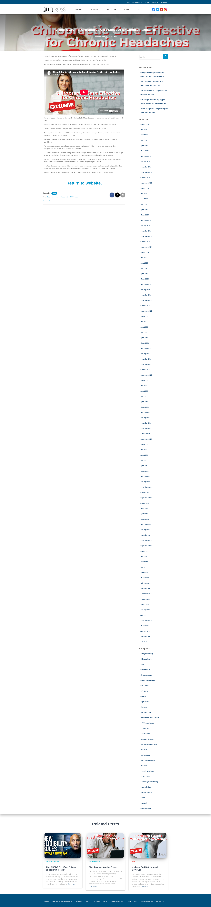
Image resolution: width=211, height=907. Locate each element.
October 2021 (145, 434)
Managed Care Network (148, 744)
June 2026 (144, 135)
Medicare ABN (145, 755)
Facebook (154, 9)
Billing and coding (53, 197)
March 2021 (144, 471)
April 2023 (144, 338)
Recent (142, 798)
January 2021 (145, 482)
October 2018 (145, 599)
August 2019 (144, 551)
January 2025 (145, 225)
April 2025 (144, 210)
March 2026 (144, 151)
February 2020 (145, 524)
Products (111, 9)
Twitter (158, 9)
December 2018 (145, 588)
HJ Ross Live (144, 728)
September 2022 (146, 375)
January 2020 (145, 530)
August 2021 (144, 444)
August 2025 (144, 188)
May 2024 (143, 268)
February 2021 (145, 476)
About (128, 2)
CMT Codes (144, 686)
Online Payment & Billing (149, 782)
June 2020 (144, 508)
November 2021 (146, 428)
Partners (147, 2)
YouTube (162, 9)
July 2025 (143, 193)
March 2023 (144, 343)
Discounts (143, 707)
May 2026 (143, 140)
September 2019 (146, 546)
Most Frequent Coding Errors (102, 867)
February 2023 (145, 348)
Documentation (145, 712)
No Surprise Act (145, 776)
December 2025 (145, 167)
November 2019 (146, 540)
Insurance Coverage (147, 739)
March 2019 (144, 578)
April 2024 (144, 274)
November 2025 (146, 172)
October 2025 (145, 177)
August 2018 (144, 604)
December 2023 (145, 295)
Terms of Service (147, 901)
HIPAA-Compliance (147, 723)
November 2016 (146, 620)
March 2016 (144, 626)
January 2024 (145, 290)
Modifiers (143, 766)
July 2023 (143, 322)
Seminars (78, 9)
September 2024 (146, 247)
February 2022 (145, 412)
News (126, 9)
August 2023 (144, 316)
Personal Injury (145, 787)
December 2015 (145, 636)
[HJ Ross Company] (55, 9)
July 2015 (143, 642)
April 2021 (144, 466)
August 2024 (144, 252)
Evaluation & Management (149, 718)
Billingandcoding (146, 659)
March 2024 (144, 279)
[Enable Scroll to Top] (206, 902)
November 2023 (146, 300)
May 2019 (143, 567)
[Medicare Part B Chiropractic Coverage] (148, 845)
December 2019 (145, 535)
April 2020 (144, 514)
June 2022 (144, 391)
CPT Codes (74, 197)
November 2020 (146, 487)
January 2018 (145, 610)
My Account (164, 2)
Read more (71, 884)
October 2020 (145, 492)
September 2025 (146, 183)
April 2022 (144, 402)
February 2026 (145, 156)
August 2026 (144, 124)
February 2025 (145, 220)
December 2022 (145, 359)
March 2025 (144, 215)
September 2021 (146, 439)
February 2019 (145, 583)
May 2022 (143, 396)
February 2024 (145, 284)
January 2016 (145, 631)
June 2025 (144, 199)
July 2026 (143, 129)
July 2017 (143, 615)
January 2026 (145, 161)
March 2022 (144, 407)
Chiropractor (64, 197)
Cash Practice (145, 670)
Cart (138, 9)
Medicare (143, 750)
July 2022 (143, 386)
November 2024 (146, 236)
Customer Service (137, 2)
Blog (54, 193)
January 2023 (145, 354)
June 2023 (144, 327)
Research (143, 803)
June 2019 (144, 562)
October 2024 (145, 241)
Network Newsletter (147, 771)
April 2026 (144, 145)
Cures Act (143, 696)
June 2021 (144, 455)
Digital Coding (145, 702)
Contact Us (155, 2)
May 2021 (143, 460)
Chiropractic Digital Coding (62, 901)
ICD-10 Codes (145, 734)
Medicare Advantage (147, 760)
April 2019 (144, 572)
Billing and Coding (146, 654)
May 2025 (143, 204)
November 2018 (146, 594)
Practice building (146, 792)
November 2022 (146, 364)
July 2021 (143, 450)
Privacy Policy (132, 901)
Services (94, 9)
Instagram (166, 9)
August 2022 (144, 380)
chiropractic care (146, 675)
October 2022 (145, 370)
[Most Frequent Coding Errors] (105, 845)
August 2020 (144, 503)
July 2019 (143, 556)
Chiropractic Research (148, 680)
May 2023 (143, 332)
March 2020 (144, 519)
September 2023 (146, 311)
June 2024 (144, 263)
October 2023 (145, 306)
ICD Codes (46, 200)
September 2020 (146, 498)
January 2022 (145, 418)
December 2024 (145, 231)
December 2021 (145, 423)
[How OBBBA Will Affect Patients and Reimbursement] (63, 845)
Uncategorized (145, 808)
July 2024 (143, 258)
